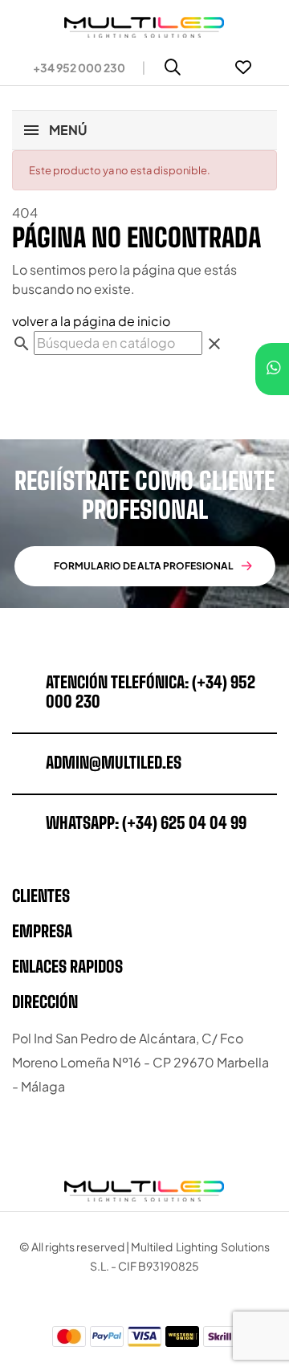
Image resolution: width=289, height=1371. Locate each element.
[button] (72, 67)
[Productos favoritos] (243, 67)
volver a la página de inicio (91, 320)
